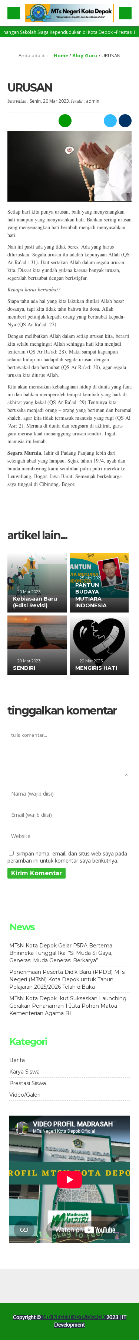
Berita (17, 1060)
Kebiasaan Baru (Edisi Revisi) (35, 602)
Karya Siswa (24, 1071)
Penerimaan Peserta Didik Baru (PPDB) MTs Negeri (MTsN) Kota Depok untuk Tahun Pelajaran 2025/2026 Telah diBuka (67, 979)
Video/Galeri (24, 1094)
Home (60, 55)
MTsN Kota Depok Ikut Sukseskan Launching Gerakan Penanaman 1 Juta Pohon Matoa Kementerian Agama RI (67, 1006)
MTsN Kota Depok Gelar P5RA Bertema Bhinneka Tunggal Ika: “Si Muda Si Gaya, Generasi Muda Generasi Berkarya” (60, 953)
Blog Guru (84, 55)
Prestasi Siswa (27, 1083)
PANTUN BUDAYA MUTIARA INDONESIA (91, 595)
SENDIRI (24, 668)
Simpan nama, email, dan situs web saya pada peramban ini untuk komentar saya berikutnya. (67, 857)
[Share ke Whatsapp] (64, 120)
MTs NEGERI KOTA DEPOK (74, 1317)
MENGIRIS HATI (96, 668)
